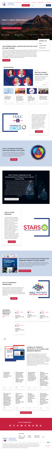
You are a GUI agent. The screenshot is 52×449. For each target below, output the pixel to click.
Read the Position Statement (11, 199)
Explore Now (39, 131)
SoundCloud (33, 425)
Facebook (14, 425)
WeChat (29, 425)
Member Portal (37, 437)
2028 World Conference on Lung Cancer (44, 316)
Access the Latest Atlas (25, 270)
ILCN (43, 437)
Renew (40, 43)
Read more (45, 84)
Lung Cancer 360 (26, 2)
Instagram (25, 425)
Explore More (6, 60)
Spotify (37, 425)
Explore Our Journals (26, 412)
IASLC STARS (21, 438)
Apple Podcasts (40, 425)
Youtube (21, 425)
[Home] (8, 4)
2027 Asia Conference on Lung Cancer (32, 316)
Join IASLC (33, 2)
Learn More (13, 159)
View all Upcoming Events (5, 316)
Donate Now (25, 5)
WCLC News (48, 2)
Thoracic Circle (17, 2)
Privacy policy (25, 447)
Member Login (40, 2)
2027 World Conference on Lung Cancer (19, 316)
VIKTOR (29, 437)
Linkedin (18, 425)
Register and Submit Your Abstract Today (11, 28)
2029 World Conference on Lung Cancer (19, 329)
